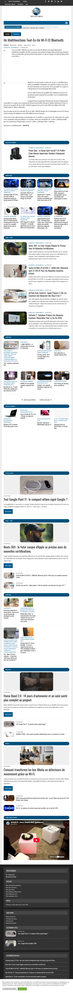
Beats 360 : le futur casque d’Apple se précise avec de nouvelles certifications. (47, 247)
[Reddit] (55, 1)
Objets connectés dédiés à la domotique (10, 359)
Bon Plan (14, 381)
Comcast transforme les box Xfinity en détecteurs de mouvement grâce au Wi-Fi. (34, 771)
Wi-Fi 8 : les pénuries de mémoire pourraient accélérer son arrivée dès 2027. (37, 808)
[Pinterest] (61, 1)
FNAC (27, 4)
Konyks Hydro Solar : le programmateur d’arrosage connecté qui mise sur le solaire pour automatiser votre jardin (27, 617)
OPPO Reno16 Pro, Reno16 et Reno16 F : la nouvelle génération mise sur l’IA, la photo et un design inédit (27, 225)
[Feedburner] (64, 1)
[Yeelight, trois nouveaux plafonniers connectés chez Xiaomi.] (45, 379)
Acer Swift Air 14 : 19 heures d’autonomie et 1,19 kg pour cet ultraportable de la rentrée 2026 (29, 972)
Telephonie (7, 192)
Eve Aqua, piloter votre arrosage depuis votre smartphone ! (43, 356)
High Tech (14, 640)
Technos (25, 1)
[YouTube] (58, 1)
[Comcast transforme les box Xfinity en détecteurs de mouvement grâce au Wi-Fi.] (36, 764)
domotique (8, 337)
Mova (11, 641)
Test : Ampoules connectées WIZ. (11, 364)
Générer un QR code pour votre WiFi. (17, 904)
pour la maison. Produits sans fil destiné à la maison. (27, 610)
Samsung (12, 190)
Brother (20, 45)
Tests (12, 361)
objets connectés (42, 352)
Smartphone (8, 175)
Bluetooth (13, 45)
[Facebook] (45, 1)
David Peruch (15, 47)
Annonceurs (9, 921)
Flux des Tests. (10, 890)
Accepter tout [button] (22, 989)
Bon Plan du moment (10, 142)
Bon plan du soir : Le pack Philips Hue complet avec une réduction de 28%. (10, 389)
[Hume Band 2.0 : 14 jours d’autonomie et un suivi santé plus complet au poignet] (36, 690)
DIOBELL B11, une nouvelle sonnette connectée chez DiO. (27, 385)
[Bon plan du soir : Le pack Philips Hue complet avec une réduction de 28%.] (11, 379)
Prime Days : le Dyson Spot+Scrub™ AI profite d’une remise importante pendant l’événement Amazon (47, 153)
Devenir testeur (11, 877)
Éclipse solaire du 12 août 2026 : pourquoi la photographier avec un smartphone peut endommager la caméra (61, 195)
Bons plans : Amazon (10, 4)
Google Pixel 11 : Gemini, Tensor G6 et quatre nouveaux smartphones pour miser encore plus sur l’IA (44, 197)
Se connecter (10, 875)
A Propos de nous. (11, 919)
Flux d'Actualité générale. (13, 885)
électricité (7, 383)
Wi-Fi (33, 45)
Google (45, 190)
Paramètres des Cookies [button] (9, 989)
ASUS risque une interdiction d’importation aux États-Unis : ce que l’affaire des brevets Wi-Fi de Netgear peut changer (42, 799)
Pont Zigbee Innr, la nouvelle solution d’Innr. (60, 354)
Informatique (8, 420)
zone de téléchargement (14, 1)
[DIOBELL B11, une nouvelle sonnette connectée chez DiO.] (28, 379)
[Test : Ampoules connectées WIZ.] (11, 348)
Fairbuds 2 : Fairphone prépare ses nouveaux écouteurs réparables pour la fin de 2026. (46, 316)
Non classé (7, 350)
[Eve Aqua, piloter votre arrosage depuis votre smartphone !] (45, 348)
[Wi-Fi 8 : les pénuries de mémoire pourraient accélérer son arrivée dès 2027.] (9, 810)
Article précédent (30, 400)
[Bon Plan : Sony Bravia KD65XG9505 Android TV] (45, 416)
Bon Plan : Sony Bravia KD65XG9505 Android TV (44, 424)
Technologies (8, 652)
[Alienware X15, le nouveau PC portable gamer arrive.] (11, 416)
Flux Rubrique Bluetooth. (13, 892)
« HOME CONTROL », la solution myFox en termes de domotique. (27, 346)
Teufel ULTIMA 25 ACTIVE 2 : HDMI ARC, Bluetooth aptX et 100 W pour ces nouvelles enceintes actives (48, 270)
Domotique (13, 352)
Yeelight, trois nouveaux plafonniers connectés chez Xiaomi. (44, 387)
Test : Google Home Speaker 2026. (27, 943)
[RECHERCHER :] (59, 27)
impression (27, 45)
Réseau (7, 743)
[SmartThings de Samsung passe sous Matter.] (61, 379)
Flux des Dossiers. (11, 887)
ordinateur (7, 422)
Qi (54, 216)
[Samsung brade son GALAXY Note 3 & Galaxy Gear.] (61, 416)
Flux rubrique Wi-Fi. (12, 896)
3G (55, 418)
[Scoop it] (68, 1)
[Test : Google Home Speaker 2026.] (10, 945)
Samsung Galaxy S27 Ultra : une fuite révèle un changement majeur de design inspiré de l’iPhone (11, 197)
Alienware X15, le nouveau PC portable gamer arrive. (11, 425)
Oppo (28, 218)
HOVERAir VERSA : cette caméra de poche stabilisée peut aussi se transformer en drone (40, 734)
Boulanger (20, 4)
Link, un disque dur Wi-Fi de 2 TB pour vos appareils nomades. (28, 416)
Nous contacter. (11, 917)
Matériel (6, 641)
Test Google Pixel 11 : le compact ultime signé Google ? (35, 499)
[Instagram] (51, 1)
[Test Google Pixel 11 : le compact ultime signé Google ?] (36, 493)
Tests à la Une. (9, 473)
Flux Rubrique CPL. (12, 894)
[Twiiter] (48, 1)
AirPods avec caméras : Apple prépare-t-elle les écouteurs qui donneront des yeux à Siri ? (48, 294)
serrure (30, 381)
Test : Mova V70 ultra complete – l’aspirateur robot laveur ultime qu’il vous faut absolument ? (10, 657)
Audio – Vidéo (9, 237)
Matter (64, 381)
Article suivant (44, 400)
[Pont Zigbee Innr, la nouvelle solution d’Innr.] (61, 348)
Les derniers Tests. (12, 928)
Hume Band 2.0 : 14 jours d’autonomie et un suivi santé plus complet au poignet (35, 697)
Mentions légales (11, 923)
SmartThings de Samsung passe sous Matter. (61, 384)
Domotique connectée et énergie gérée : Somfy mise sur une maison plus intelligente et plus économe (11, 614)
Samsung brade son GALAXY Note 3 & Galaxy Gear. (60, 426)
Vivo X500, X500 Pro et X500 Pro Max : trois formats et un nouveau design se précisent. (26, 195)
